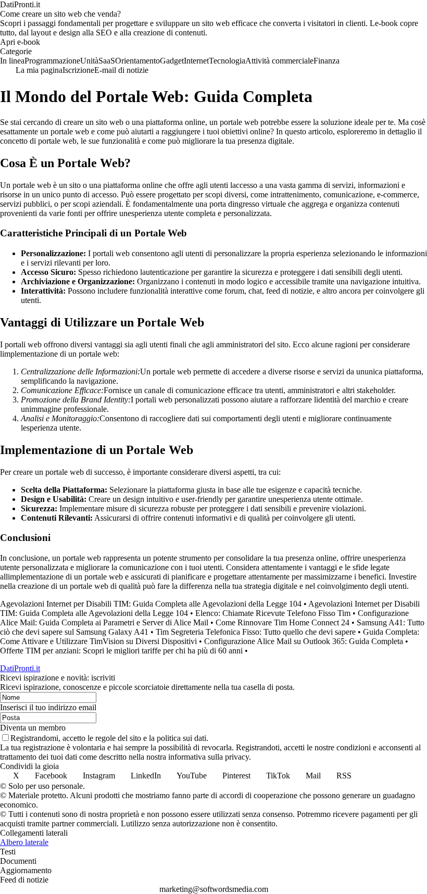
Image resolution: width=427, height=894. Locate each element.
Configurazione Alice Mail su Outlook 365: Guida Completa (303, 641)
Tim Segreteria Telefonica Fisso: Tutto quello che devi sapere (256, 631)
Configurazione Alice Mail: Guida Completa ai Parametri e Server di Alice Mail (204, 618)
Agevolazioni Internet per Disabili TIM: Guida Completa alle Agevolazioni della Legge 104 (151, 603)
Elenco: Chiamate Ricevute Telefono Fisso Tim (272, 613)
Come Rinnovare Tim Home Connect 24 (282, 622)
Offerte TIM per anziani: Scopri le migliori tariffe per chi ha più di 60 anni (121, 650)
